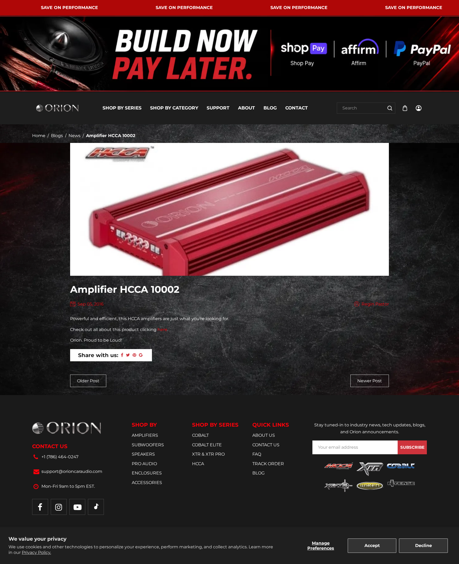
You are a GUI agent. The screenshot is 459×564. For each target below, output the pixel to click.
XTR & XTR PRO (208, 454)
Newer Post (369, 380)
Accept (372, 545)
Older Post (88, 380)
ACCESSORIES (147, 482)
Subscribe (412, 447)
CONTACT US (265, 444)
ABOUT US (263, 435)
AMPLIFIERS (145, 435)
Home (38, 135)
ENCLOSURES (147, 473)
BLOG (258, 473)
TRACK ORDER (268, 463)
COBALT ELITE (207, 444)
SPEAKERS (143, 454)
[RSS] (96, 507)
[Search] (390, 108)
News (74, 135)
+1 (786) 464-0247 (59, 456)
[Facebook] (40, 507)
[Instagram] (59, 507)
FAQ (256, 454)
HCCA (198, 463)
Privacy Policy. (36, 552)
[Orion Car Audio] (57, 107)
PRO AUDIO (144, 463)
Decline (423, 545)
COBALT (200, 435)
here (162, 329)
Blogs (57, 135)
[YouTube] (77, 507)
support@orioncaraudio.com (71, 471)
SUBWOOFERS (148, 444)
